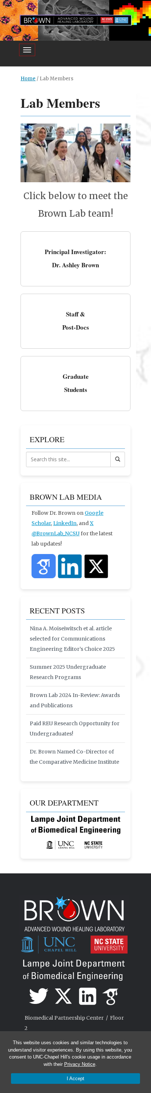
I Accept (75, 1078)
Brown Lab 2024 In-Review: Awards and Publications (75, 700)
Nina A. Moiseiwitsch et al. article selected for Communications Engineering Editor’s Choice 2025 (72, 638)
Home (28, 79)
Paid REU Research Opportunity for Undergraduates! (74, 728)
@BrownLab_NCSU (56, 533)
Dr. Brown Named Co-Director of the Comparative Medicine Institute (74, 756)
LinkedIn (65, 523)
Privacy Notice (79, 1064)
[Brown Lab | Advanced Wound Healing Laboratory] (75, 19)
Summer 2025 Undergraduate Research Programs (68, 672)
